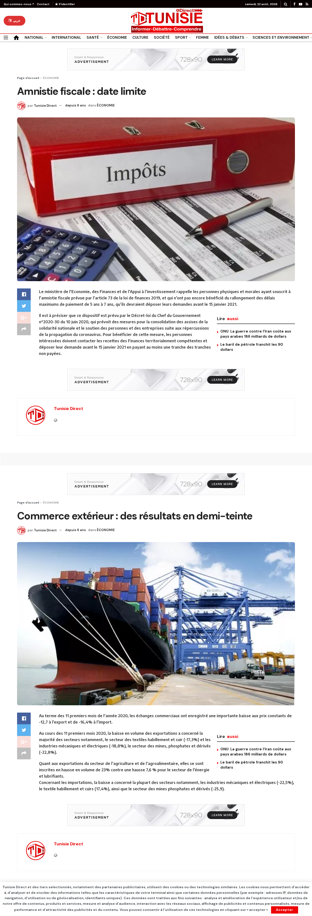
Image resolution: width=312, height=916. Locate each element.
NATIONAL (34, 37)
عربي (16, 21)
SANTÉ (93, 37)
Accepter (284, 910)
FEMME (202, 37)
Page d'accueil (28, 78)
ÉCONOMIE (117, 37)
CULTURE (140, 37)
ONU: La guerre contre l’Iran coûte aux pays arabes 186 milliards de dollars (255, 334)
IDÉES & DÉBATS (229, 37)
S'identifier (66, 4)
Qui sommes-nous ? (19, 4)
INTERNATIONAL (66, 37)
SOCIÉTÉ (162, 37)
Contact (43, 4)
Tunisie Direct (45, 105)
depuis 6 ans (75, 105)
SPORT (181, 37)
